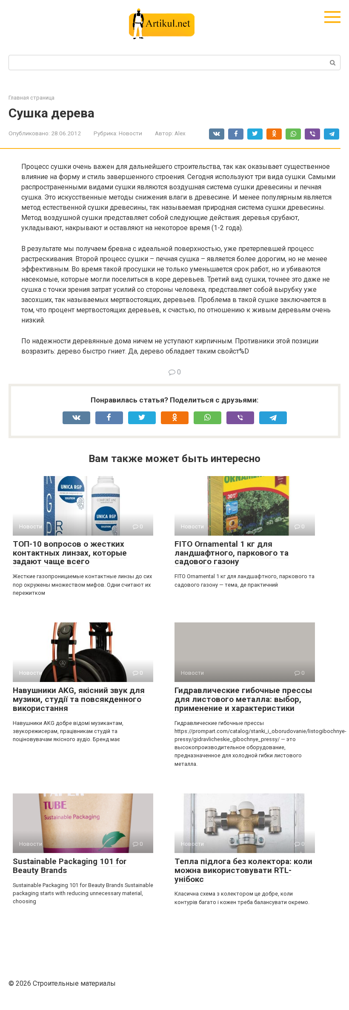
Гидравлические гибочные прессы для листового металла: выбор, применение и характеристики (243, 699)
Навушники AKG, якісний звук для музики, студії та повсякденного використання (79, 699)
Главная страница (31, 97)
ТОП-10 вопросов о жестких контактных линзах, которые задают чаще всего (70, 553)
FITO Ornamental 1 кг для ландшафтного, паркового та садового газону (231, 553)
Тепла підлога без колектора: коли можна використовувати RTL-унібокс (243, 870)
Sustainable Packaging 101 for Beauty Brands (69, 865)
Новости (130, 133)
